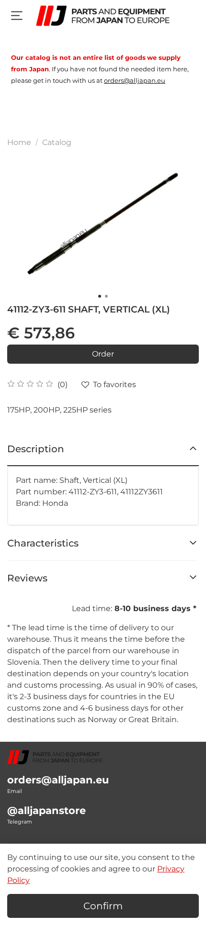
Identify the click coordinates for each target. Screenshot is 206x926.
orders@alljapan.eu (58, 780)
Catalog (56, 142)
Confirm (103, 906)
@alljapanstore (46, 810)
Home (19, 142)
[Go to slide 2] (106, 296)
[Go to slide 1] (99, 296)
